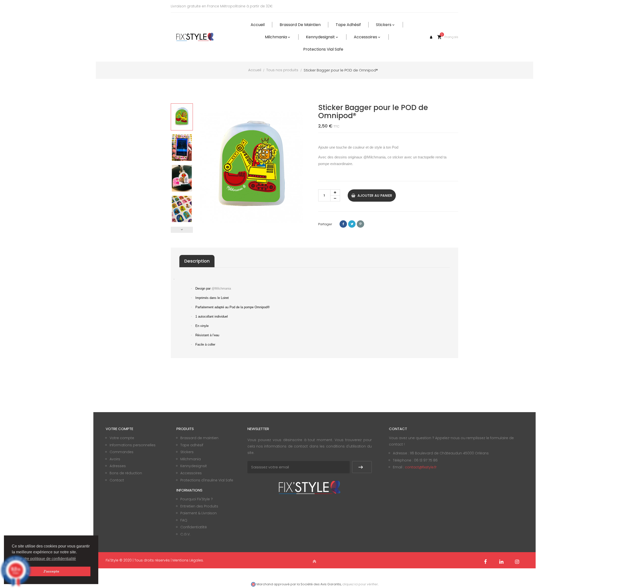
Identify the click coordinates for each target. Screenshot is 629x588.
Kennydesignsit (193, 465)
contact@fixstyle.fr (421, 467)
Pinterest (360, 224)
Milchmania (190, 459)
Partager (343, 224)
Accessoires (191, 473)
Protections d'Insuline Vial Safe (206, 480)
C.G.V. (185, 534)
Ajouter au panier (374, 195)
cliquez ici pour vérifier (360, 584)
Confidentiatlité (193, 527)
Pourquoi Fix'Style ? (196, 499)
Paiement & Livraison (198, 513)
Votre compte (122, 437)
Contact (117, 480)
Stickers (187, 451)
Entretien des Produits (199, 506)
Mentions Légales (187, 560)
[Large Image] (309, 487)
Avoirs (115, 459)
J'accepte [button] (51, 571)
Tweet (352, 224)
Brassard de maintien (199, 437)
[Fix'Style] (195, 37)
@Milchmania (374, 157)
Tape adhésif (191, 445)
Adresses (118, 465)
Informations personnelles (133, 445)
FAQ (183, 520)
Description (197, 261)
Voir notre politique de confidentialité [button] (44, 559)
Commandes (121, 451)
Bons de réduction (126, 473)
